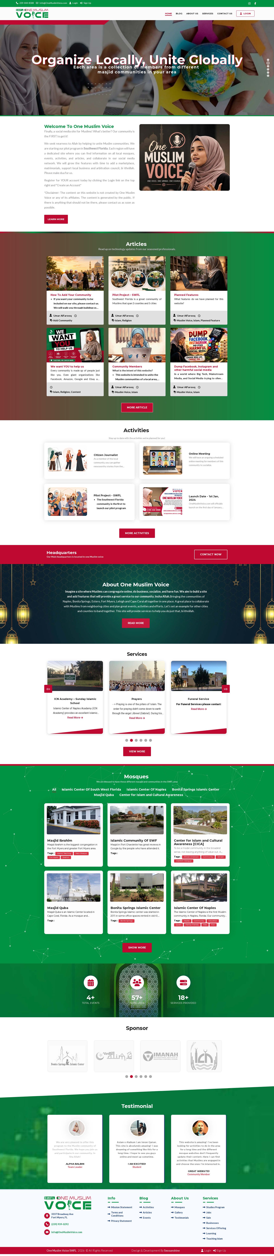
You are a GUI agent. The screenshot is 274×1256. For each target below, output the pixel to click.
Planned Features (186, 294)
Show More (137, 947)
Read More (136, 623)
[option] (75, 697)
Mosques (180, 1207)
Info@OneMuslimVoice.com (53, 3)
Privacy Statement (121, 1220)
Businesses (212, 1222)
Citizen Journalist (106, 455)
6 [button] (150, 740)
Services (207, 13)
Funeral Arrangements (136, 699)
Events (147, 1217)
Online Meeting (199, 453)
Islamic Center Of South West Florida (91, 789)
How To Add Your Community (71, 294)
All (54, 789)
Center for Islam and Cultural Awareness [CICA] (198, 842)
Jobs (208, 1212)
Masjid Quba (104, 795)
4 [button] (141, 740)
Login (75, 3)
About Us (192, 13)
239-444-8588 (27, 3)
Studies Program (215, 1207)
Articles (147, 1212)
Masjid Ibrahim (59, 840)
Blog (179, 13)
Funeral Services (198, 699)
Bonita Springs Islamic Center (195, 789)
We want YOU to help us (67, 366)
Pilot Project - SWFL (126, 294)
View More (137, 751)
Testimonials (182, 1217)
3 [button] (136, 740)
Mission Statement (121, 1207)
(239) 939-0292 (60, 1224)
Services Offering (216, 1228)
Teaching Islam (214, 1238)
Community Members (127, 366)
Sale (208, 1217)
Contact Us (224, 13)
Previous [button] (48, 689)
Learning (211, 1233)
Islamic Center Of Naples (146, 789)
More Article (137, 407)
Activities (148, 1207)
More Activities (137, 533)
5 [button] (145, 740)
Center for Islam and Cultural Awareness (151, 795)
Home (168, 13)
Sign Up (87, 3)
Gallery (179, 1212)
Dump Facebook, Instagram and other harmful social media (196, 368)
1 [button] (126, 740)
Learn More (56, 219)
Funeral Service (74, 699)
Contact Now (211, 554)
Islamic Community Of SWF (134, 840)
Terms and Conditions (117, 1214)
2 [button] (131, 740)
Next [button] (226, 689)
